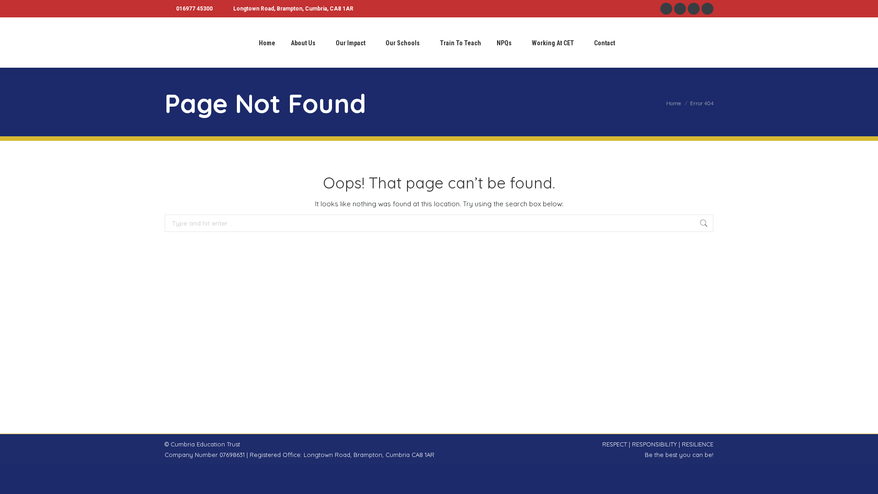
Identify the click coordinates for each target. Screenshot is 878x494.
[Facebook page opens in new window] (666, 9)
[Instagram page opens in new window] (680, 9)
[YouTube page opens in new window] (707, 9)
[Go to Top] (864, 480)
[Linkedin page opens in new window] (694, 9)
